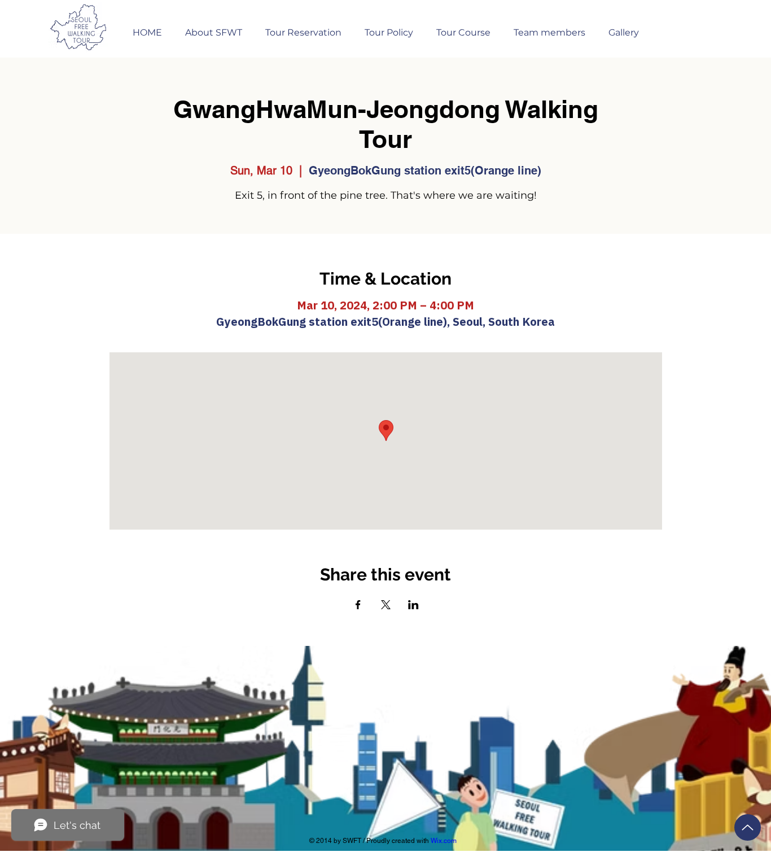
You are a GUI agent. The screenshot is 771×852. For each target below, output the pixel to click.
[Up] (747, 827)
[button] (303, 27)
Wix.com (444, 841)
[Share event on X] (385, 604)
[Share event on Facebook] (358, 604)
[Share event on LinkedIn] (413, 604)
